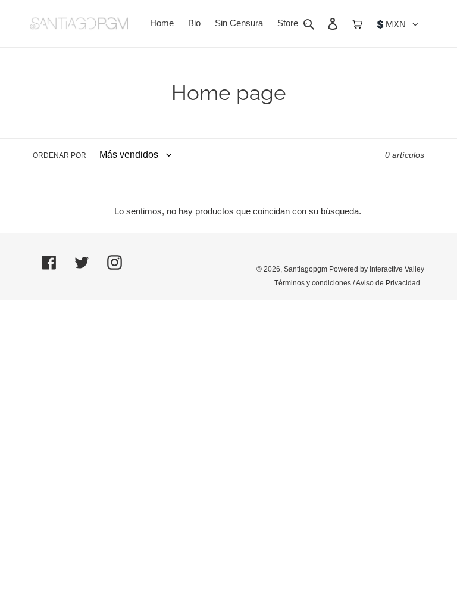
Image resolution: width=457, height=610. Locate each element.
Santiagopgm (305, 269)
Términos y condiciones (312, 283)
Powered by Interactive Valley (376, 269)
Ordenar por (59, 155)
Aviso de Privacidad (388, 283)
